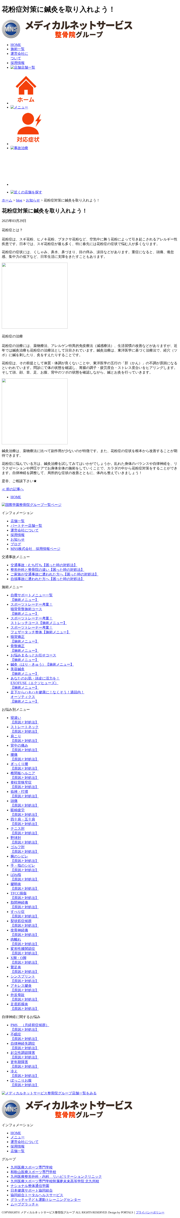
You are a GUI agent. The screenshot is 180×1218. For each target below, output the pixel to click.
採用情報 (18, 63)
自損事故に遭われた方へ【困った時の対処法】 (47, 579)
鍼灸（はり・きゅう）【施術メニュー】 (42, 664)
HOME (16, 45)
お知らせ (18, 539)
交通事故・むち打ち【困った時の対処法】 (44, 565)
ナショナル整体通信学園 (30, 1186)
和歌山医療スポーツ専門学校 (33, 1172)
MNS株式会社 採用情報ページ (35, 549)
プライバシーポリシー (150, 1212)
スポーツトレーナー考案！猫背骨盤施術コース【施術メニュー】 (32, 609)
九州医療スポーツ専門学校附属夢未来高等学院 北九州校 (55, 1181)
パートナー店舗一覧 (26, 525)
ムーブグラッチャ (25, 1204)
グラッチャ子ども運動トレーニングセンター (46, 1200)
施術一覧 (18, 49)
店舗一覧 (28, 67)
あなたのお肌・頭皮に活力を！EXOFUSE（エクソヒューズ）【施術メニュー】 (35, 682)
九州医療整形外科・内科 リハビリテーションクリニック (56, 1176)
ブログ (16, 544)
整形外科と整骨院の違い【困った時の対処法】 (47, 569)
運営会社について (25, 530)
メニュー (18, 1137)
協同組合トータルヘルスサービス (37, 1195)
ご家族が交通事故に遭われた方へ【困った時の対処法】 (54, 574)
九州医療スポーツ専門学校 (32, 1167)
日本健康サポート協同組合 (32, 1190)
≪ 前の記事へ (13, 489)
